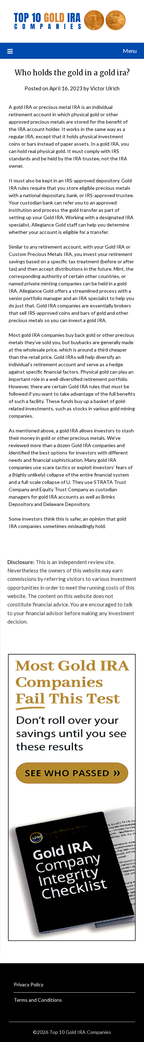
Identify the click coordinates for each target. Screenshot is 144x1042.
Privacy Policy (28, 984)
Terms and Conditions (38, 1000)
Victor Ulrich (105, 88)
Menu (130, 50)
